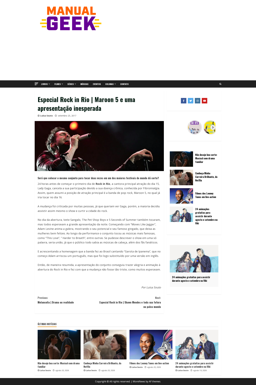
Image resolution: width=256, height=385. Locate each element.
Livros (44, 84)
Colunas (109, 84)
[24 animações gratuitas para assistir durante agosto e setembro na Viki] (196, 344)
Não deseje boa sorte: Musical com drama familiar (59, 364)
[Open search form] (220, 84)
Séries (70, 84)
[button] (36, 84)
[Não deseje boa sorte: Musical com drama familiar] (59, 344)
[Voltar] (175, 127)
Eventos (97, 84)
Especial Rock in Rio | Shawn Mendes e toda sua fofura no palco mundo (130, 302)
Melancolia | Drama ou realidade (56, 300)
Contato (124, 84)
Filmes (57, 84)
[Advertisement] (128, 55)
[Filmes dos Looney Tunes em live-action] (150, 344)
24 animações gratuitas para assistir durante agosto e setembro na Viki (194, 364)
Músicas (84, 84)
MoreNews (139, 381)
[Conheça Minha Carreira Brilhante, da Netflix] (105, 344)
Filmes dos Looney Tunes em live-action (149, 363)
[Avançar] (212, 127)
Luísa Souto (46, 115)
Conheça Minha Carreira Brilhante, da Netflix (102, 364)
